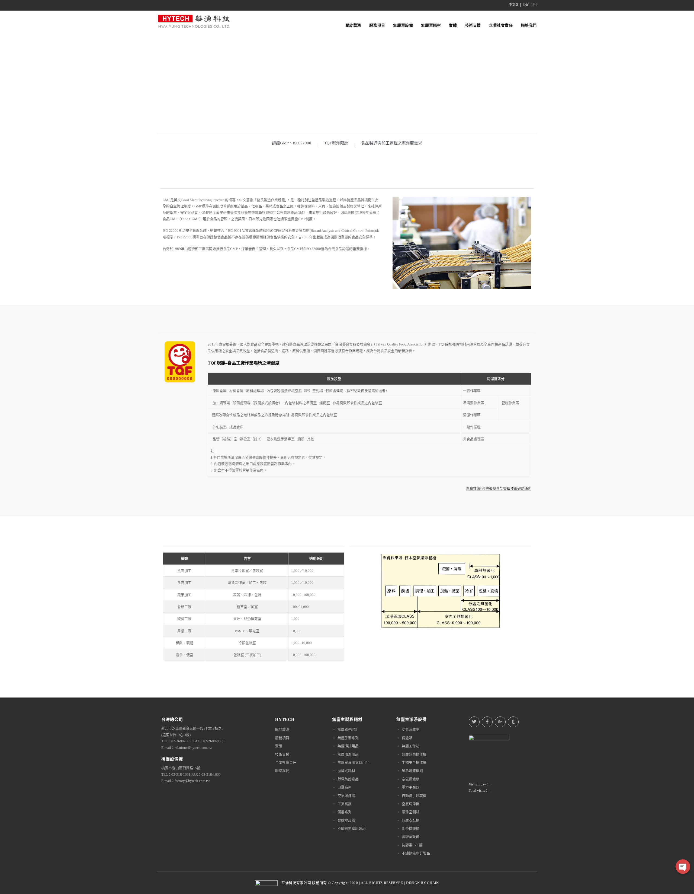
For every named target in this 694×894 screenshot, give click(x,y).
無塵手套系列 (348, 738)
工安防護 (345, 804)
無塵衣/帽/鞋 (347, 729)
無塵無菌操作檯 (414, 754)
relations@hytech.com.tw (193, 748)
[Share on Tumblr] (513, 722)
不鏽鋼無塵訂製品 (352, 828)
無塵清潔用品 (348, 754)
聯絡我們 (282, 771)
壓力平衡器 (410, 787)
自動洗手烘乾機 (414, 796)
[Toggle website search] (536, 17)
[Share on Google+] (500, 722)
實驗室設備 (346, 820)
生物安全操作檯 (414, 762)
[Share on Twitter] (474, 722)
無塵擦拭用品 (348, 746)
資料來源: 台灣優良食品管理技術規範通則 (498, 489)
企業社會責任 (285, 762)
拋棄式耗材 (346, 771)
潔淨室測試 (410, 812)
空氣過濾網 (346, 796)
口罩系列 (345, 787)
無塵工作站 (410, 746)
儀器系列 (345, 812)
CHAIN (433, 883)
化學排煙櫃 (410, 828)
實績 (278, 746)
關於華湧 (282, 729)
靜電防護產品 (348, 779)
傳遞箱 (407, 738)
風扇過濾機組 (412, 771)
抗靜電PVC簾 (412, 845)
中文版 (514, 5)
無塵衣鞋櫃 (410, 820)
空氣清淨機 (410, 804)
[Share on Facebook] (487, 722)
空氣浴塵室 (410, 729)
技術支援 (282, 754)
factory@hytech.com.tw (192, 781)
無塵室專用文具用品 (353, 762)
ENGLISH (530, 5)
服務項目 (282, 738)
